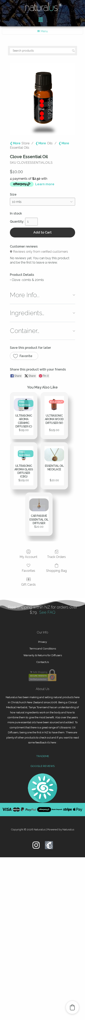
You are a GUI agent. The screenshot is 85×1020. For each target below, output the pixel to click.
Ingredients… (27, 313)
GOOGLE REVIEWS (42, 766)
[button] (40, 20)
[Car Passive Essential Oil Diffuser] (39, 504)
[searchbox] (42, 50)
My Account (28, 557)
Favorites (28, 571)
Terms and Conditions (42, 648)
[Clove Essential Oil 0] (42, 99)
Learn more (44, 184)
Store (25, 143)
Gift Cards (28, 584)
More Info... (25, 295)
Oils (50, 143)
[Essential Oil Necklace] (54, 454)
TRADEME (42, 756)
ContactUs (42, 662)
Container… (24, 330)
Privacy (42, 641)
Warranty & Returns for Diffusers (42, 655)
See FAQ (47, 612)
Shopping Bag (56, 571)
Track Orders (56, 557)
